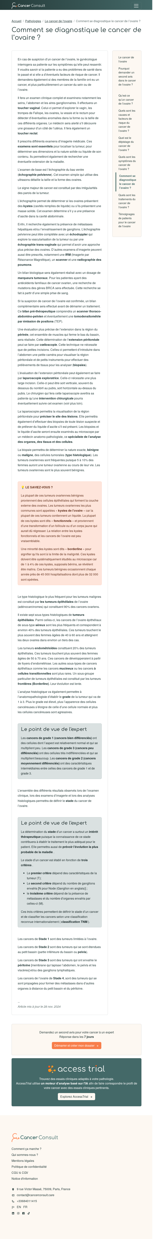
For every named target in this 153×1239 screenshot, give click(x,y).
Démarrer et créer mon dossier (74, 1045)
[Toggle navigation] (136, 6)
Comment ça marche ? (26, 1149)
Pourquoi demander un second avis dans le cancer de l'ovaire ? (127, 76)
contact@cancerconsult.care (35, 1195)
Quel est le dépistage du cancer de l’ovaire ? (126, 144)
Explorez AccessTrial (74, 1096)
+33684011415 (27, 1201)
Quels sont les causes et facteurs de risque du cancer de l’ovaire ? (126, 120)
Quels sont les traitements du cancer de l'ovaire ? (126, 201)
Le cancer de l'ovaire (58, 21)
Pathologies (33, 21)
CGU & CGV (20, 1172)
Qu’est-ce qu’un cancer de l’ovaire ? (126, 99)
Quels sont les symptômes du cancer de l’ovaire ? (127, 163)
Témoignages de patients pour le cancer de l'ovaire (126, 220)
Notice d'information (25, 1178)
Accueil (16, 21)
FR (25, 1207)
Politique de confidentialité (29, 1166)
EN (19, 1207)
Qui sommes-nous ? (25, 1155)
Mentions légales (23, 1160)
